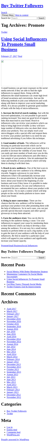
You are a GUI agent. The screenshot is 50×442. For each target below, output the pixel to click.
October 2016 (13, 324)
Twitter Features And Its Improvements (24, 287)
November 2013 (14, 367)
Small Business (15, 245)
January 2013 (12, 392)
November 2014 (14, 341)
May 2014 (11, 352)
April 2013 (11, 384)
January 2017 (12, 316)
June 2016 (11, 334)
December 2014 (14, 339)
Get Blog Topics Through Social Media (24, 284)
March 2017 (12, 311)
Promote (4, 245)
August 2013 (12, 374)
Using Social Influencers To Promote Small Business (24, 44)
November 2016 (14, 321)
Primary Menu (7, 15)
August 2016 (12, 329)
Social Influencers (30, 245)
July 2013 (11, 377)
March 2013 (12, 387)
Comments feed (13, 432)
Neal (20, 56)
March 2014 (12, 357)
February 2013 (13, 389)
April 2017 (11, 309)
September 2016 (14, 326)
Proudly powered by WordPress (15, 439)
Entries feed (12, 430)
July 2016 (11, 331)
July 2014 (11, 347)
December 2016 (14, 319)
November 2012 (14, 397)
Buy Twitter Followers (22, 5)
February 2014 (13, 359)
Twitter (4, 32)
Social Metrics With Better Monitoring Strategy (27, 271)
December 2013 (14, 364)
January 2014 (12, 362)
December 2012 (14, 395)
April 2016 (11, 336)
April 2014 (11, 354)
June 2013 (11, 379)
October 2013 (13, 369)
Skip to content (21, 15)
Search (4, 12)
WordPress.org (13, 435)
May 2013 (11, 382)
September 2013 (14, 372)
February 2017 (13, 314)
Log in (9, 427)
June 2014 (11, 349)
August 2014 (12, 344)
